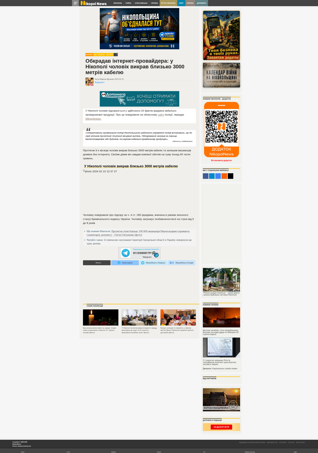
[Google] (218, 176)
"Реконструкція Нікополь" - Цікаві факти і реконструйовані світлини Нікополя (221, 294)
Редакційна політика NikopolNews (252, 442)
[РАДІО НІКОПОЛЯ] (221, 75)
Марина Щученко (107, 79)
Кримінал (101, 54)
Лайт (181, 3)
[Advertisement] (139, 194)
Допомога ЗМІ (272, 442)
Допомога (201, 3)
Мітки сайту (300, 442)
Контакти (282, 442)
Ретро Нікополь (168, 3)
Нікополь (118, 3)
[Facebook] (205, 176)
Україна (154, 3)
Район (128, 3)
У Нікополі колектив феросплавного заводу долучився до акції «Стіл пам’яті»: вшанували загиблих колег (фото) (139, 330)
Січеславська (141, 3)
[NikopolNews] (139, 253)
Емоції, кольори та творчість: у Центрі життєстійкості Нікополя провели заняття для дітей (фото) (177, 330)
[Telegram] (212, 176)
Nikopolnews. (93, 118)
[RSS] (224, 176)
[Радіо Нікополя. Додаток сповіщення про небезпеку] (221, 35)
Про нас (291, 442)
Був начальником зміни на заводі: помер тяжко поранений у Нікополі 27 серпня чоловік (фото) (99, 330)
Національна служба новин (224, 368)
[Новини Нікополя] (93, 5)
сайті (161, 114)
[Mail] (230, 176)
